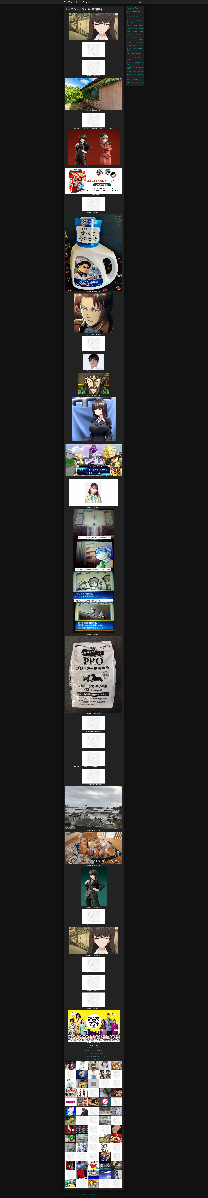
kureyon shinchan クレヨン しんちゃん (135, 58)
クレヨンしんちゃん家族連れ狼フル (135, 63)
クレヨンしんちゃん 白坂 (133, 34)
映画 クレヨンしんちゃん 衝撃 (134, 37)
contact (124, 2)
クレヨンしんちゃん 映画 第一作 (135, 43)
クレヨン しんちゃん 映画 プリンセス (135, 54)
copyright (141, 2)
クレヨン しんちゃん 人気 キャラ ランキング (135, 12)
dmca (119, 2)
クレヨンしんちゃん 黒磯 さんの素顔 (93, 1053)
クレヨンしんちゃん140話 (94, 1048)
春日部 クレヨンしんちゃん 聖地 (135, 31)
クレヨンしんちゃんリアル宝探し (135, 75)
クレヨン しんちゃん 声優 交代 (135, 72)
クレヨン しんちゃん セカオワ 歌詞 (134, 49)
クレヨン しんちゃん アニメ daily (134, 17)
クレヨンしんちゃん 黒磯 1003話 (93, 1051)
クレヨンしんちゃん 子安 (133, 79)
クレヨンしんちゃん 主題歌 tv (134, 25)
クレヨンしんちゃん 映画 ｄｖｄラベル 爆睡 (135, 21)
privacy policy (132, 2)
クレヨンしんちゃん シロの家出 (135, 28)
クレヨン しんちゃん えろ (77, 2)
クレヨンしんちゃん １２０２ (93, 1059)
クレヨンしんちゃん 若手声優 (134, 40)
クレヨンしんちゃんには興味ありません (135, 68)
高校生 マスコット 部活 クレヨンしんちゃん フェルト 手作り (135, 83)
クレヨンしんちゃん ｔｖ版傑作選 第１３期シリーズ (93, 1056)
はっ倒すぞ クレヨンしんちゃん (135, 46)
